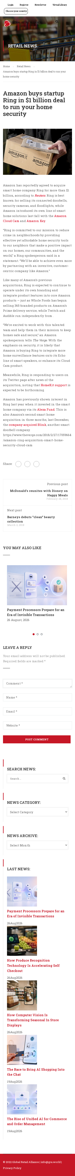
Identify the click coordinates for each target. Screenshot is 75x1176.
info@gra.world (51, 1162)
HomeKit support (54, 385)
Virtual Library (60, 5)
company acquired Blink (27, 425)
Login (10, 5)
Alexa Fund (45, 409)
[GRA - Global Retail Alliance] (23, 24)
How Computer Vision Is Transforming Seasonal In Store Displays (33, 1020)
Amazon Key (36, 221)
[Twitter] (27, 464)
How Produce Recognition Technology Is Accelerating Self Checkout (33, 965)
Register (24, 5)
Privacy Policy (12, 1168)
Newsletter (40, 5)
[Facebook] (18, 464)
